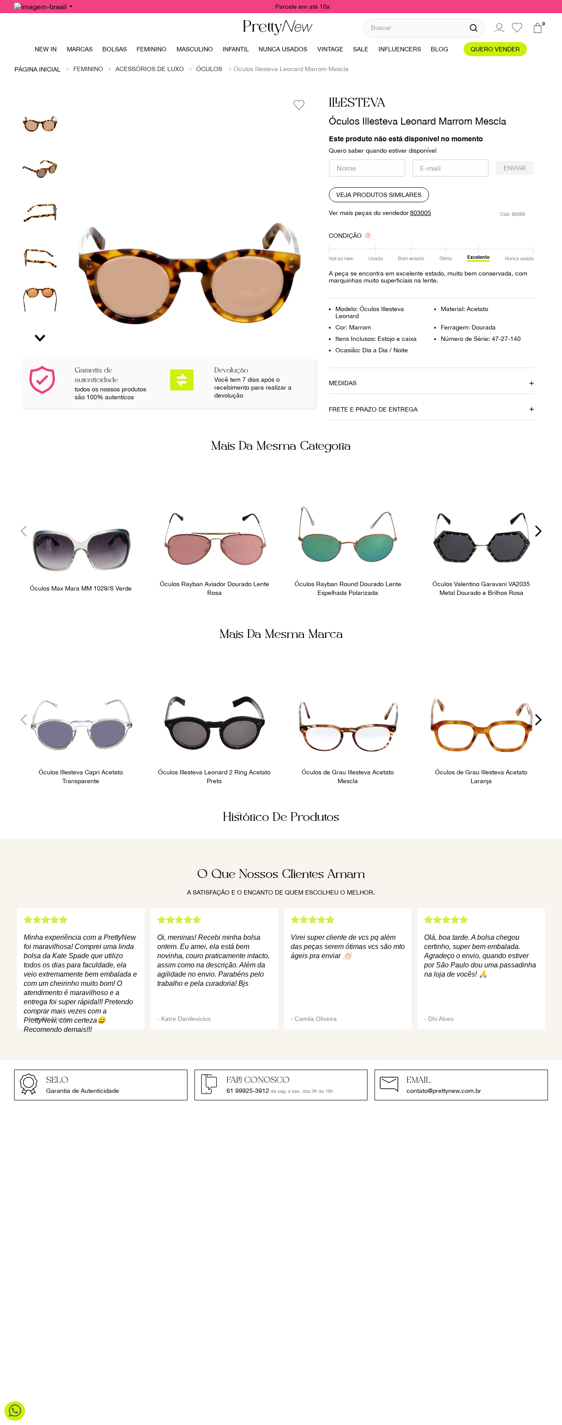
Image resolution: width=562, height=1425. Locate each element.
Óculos (209, 68)
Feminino (88, 68)
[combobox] (424, 27)
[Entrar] (497, 27)
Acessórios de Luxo (149, 68)
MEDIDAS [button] (343, 383)
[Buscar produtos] (473, 28)
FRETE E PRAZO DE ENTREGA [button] (373, 409)
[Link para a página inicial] (37, 68)
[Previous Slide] (24, 531)
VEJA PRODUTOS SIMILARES (379, 194)
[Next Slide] (538, 531)
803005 (420, 212)
